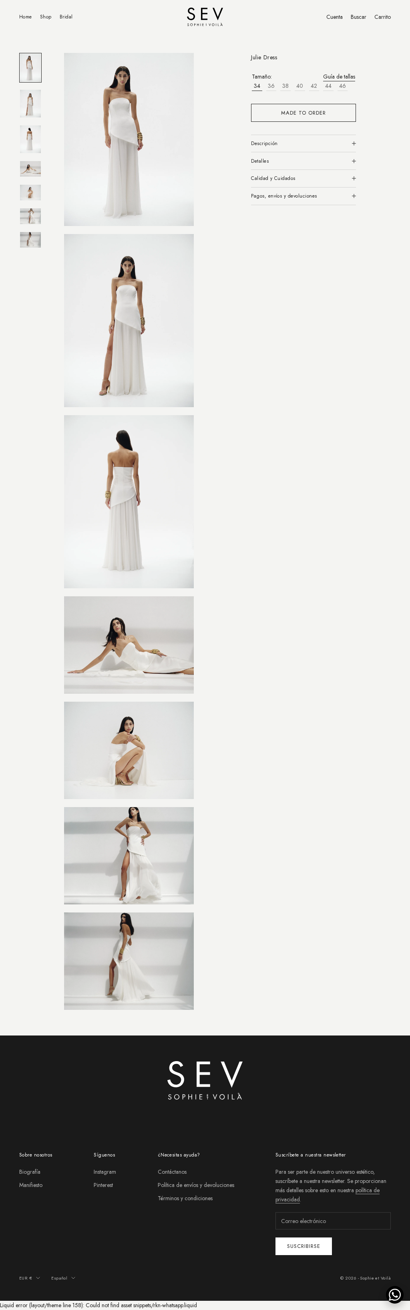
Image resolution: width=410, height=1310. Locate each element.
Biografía (29, 1172)
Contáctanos (172, 1172)
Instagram (105, 1172)
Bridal (66, 16)
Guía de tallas (339, 77)
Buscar (358, 17)
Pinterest (103, 1185)
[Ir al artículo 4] (30, 169)
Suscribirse (303, 1246)
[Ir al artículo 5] (30, 192)
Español (59, 1278)
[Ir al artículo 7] (30, 239)
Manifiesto (30, 1185)
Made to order (303, 113)
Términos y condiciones (185, 1198)
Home (25, 16)
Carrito (382, 17)
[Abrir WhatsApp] (395, 1295)
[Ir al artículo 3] (30, 139)
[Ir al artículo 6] (30, 216)
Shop (46, 16)
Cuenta (334, 17)
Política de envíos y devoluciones (196, 1185)
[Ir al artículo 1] (30, 67)
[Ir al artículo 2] (30, 103)
